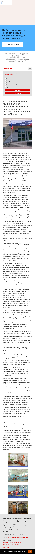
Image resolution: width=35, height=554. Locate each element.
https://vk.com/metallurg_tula (12, 542)
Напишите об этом (12, 44)
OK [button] (30, 551)
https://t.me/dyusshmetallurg (11, 544)
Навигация (7, 68)
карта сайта (6, 547)
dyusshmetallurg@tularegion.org (18, 537)
